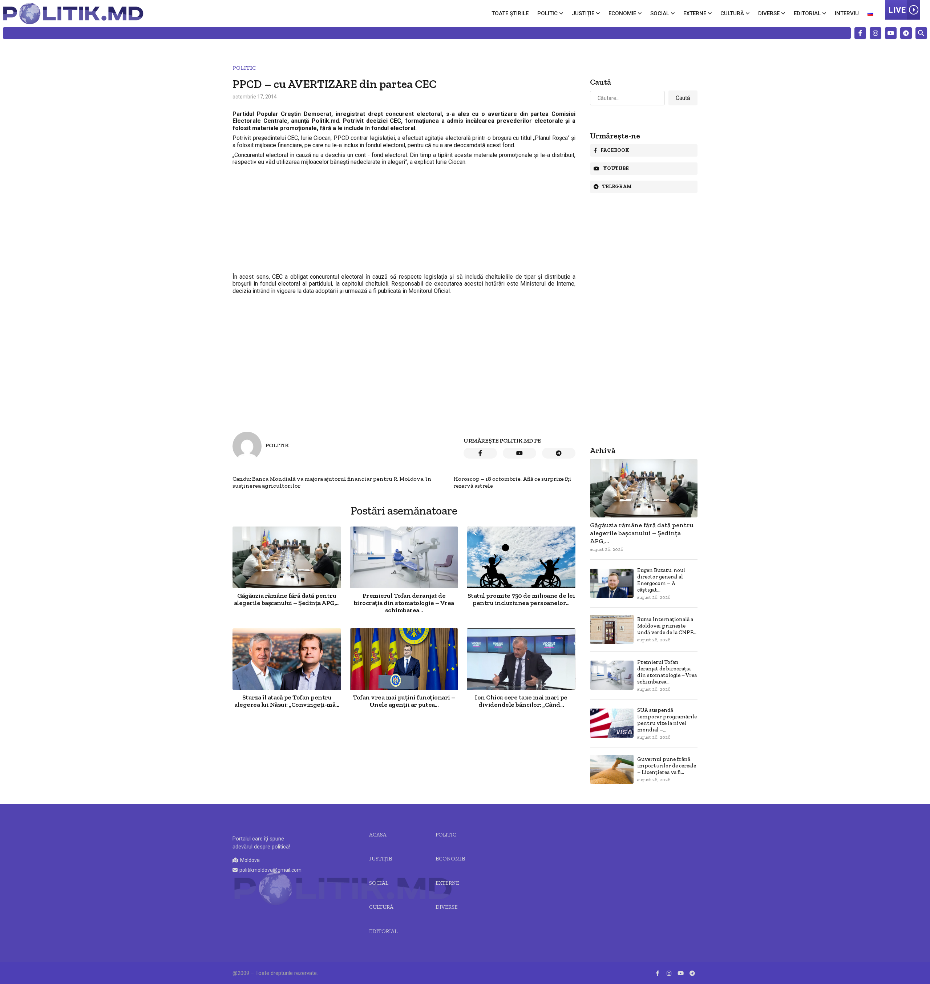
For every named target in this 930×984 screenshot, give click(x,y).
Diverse (769, 13)
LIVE (897, 10)
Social (659, 13)
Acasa (378, 834)
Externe (694, 13)
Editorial (807, 13)
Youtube (616, 168)
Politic (547, 13)
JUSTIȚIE (380, 858)
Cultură (732, 13)
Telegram (617, 187)
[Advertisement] (403, 219)
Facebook (615, 150)
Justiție (583, 13)
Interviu (847, 13)
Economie (622, 13)
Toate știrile (510, 13)
